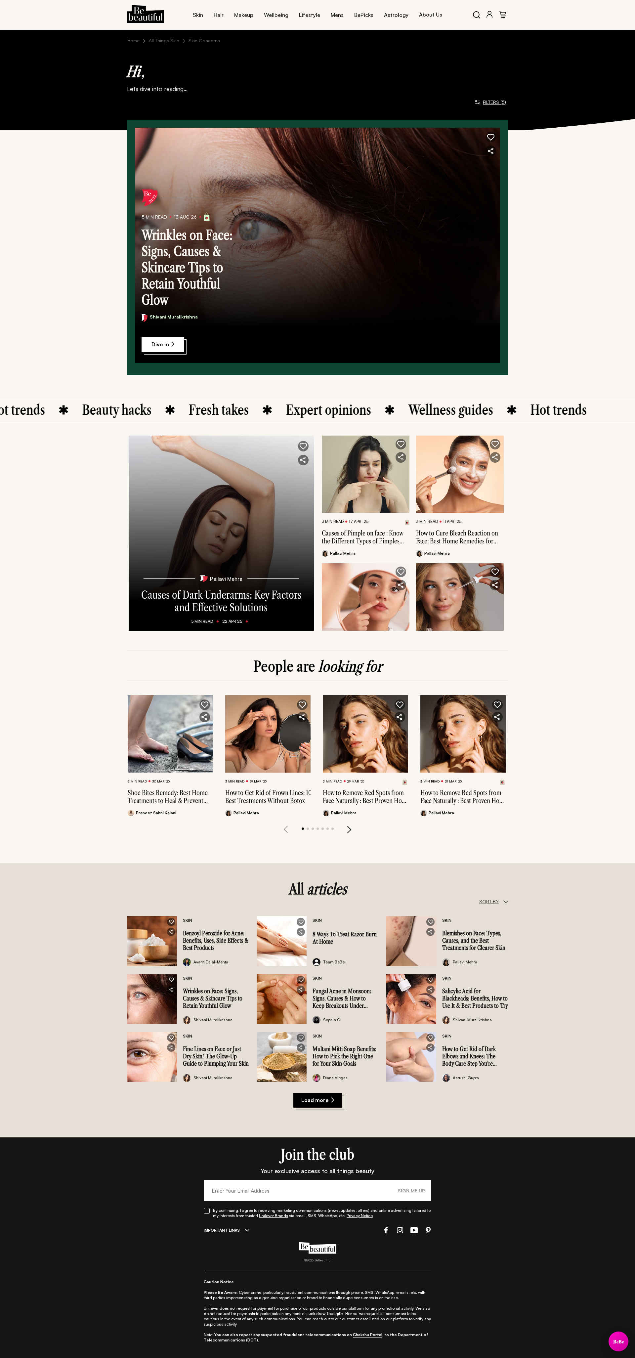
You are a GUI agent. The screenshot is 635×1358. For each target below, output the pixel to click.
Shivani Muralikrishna (174, 316)
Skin (198, 15)
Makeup (243, 15)
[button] (491, 137)
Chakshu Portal (367, 1334)
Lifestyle (309, 15)
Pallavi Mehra (226, 578)
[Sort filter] (505, 901)
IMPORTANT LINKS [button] (222, 1230)
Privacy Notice (360, 1215)
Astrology (396, 15)
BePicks (363, 15)
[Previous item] (286, 829)
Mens (337, 15)
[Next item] (349, 829)
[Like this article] (401, 444)
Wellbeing (276, 15)
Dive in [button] (160, 344)
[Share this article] (401, 457)
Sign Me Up (411, 1190)
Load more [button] (315, 1100)
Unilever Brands (273, 1215)
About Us (430, 14)
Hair (219, 15)
